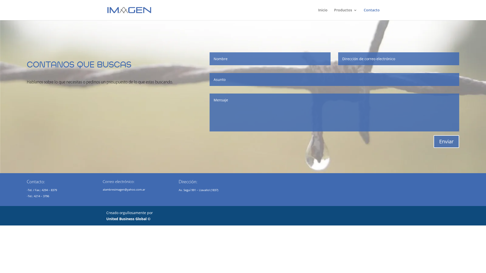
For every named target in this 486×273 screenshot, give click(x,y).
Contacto (372, 10)
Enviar (446, 141)
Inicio (323, 10)
